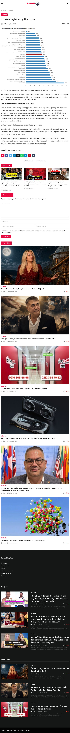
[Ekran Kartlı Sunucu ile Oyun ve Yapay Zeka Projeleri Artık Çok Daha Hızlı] (35, 415)
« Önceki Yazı (28, 161)
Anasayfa (3, 10)
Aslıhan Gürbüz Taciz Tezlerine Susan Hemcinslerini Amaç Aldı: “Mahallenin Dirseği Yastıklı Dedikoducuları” (48, 619)
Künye (3, 568)
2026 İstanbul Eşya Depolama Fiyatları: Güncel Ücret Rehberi (24, 388)
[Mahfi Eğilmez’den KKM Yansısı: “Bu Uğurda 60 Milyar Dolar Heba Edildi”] (35, 174)
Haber (5, 23)
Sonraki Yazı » (41, 161)
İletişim (3, 576)
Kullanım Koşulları (7, 571)
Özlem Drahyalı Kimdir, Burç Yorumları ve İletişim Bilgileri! (22, 289)
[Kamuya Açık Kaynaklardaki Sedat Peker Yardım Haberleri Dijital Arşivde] (35, 315)
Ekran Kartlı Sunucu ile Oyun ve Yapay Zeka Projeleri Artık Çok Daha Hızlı (28, 438)
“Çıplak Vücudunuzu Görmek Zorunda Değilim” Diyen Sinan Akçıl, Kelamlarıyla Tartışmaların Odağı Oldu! (49, 598)
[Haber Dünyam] (35, 4)
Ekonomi (10, 10)
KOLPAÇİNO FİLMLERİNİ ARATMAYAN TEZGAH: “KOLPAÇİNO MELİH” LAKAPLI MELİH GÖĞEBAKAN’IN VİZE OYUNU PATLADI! (31, 489)
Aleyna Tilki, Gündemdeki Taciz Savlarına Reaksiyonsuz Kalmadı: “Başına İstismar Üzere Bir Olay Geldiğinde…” (50, 640)
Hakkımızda (5, 566)
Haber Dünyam (6, 730)
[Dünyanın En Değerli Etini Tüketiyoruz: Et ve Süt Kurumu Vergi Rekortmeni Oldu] (58, 174)
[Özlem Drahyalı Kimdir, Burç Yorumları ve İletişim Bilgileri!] (35, 265)
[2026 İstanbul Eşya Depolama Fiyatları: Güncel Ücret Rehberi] (35, 365)
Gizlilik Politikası (6, 573)
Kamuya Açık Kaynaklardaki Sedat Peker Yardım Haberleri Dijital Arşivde (28, 339)
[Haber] (2, 24)
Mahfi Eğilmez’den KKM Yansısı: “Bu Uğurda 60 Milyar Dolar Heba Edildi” (34, 184)
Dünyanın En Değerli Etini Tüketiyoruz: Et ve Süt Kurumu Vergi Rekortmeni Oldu (58, 184)
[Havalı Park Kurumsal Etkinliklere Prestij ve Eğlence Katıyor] (35, 516)
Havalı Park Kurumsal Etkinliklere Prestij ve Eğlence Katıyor (23, 540)
